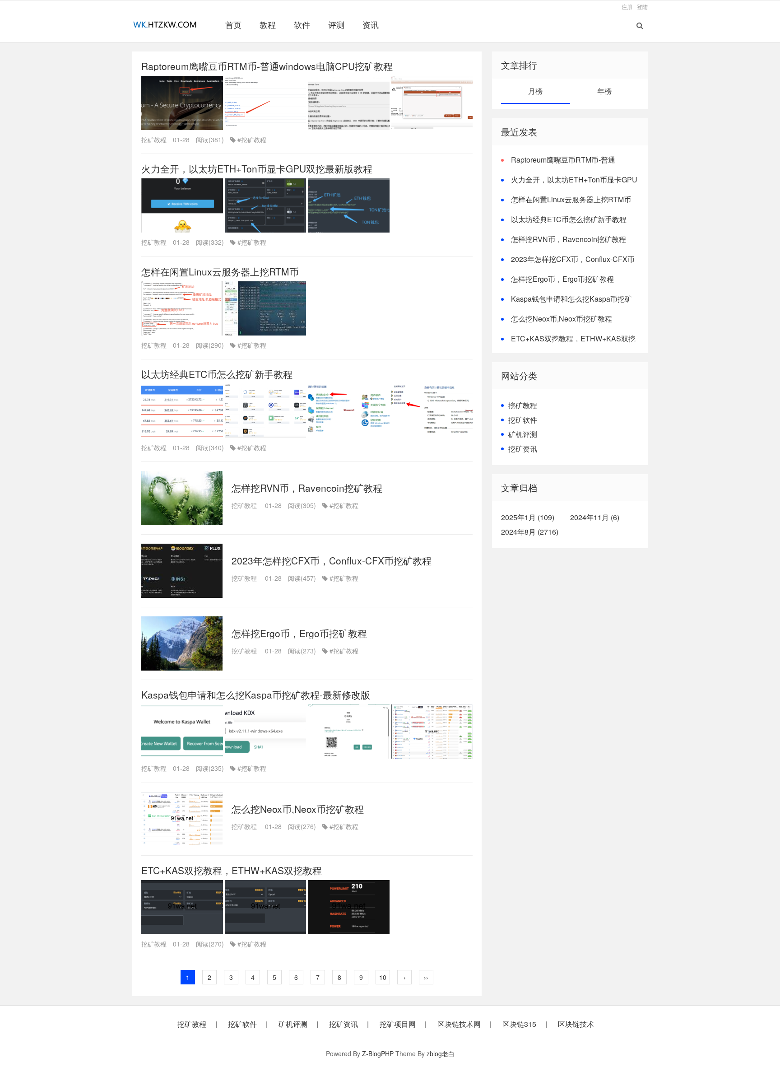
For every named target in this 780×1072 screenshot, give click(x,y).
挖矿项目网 (398, 1024)
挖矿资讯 (522, 448)
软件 (302, 24)
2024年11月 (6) (594, 517)
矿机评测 (522, 434)
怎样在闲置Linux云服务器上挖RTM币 (220, 271)
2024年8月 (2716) (529, 532)
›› (426, 977)
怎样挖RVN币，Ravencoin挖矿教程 (307, 487)
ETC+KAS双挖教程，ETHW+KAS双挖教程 (231, 870)
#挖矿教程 (251, 139)
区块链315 (519, 1024)
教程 (268, 24)
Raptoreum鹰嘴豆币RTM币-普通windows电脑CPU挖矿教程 (267, 66)
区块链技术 (576, 1024)
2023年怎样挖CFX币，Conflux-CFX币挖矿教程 (332, 560)
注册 (627, 6)
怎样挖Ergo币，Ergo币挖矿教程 (299, 633)
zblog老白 (441, 1053)
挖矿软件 (522, 420)
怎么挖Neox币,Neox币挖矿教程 (298, 809)
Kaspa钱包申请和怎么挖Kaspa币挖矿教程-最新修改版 (255, 694)
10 (382, 977)
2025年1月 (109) (527, 517)
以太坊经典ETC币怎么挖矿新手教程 (216, 374)
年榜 (604, 91)
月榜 (535, 91)
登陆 (642, 6)
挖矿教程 (154, 139)
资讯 (370, 24)
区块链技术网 (459, 1024)
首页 (233, 24)
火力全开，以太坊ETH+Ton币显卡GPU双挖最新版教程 (256, 168)
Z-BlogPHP (378, 1053)
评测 (336, 24)
